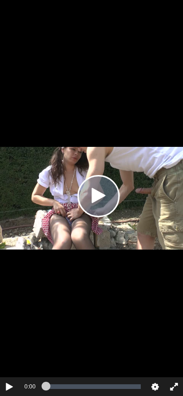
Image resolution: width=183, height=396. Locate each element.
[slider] (93, 386)
